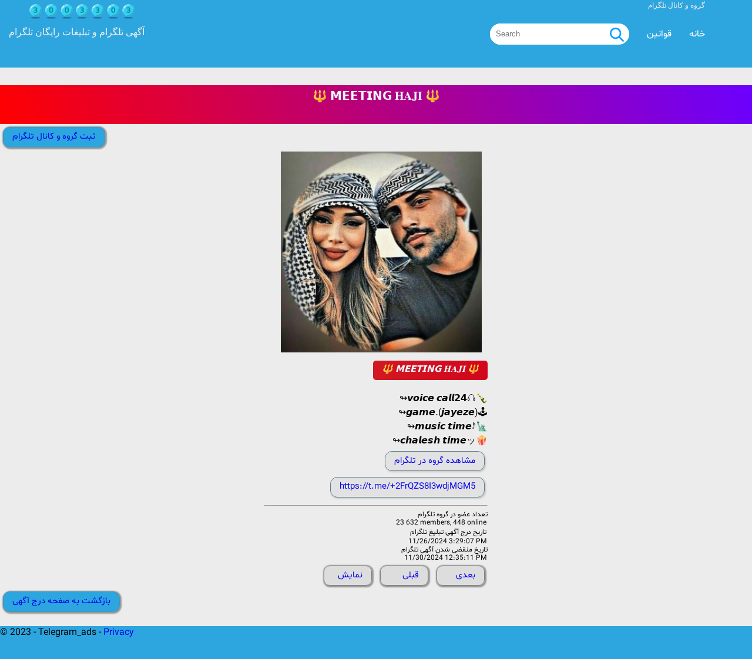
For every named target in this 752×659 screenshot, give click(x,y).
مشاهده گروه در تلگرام (434, 461)
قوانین (659, 34)
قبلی (410, 575)
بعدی (465, 575)
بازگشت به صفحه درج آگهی (61, 601)
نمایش (350, 575)
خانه (697, 34)
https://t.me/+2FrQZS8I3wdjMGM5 (407, 486)
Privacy (118, 632)
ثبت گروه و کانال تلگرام (54, 136)
